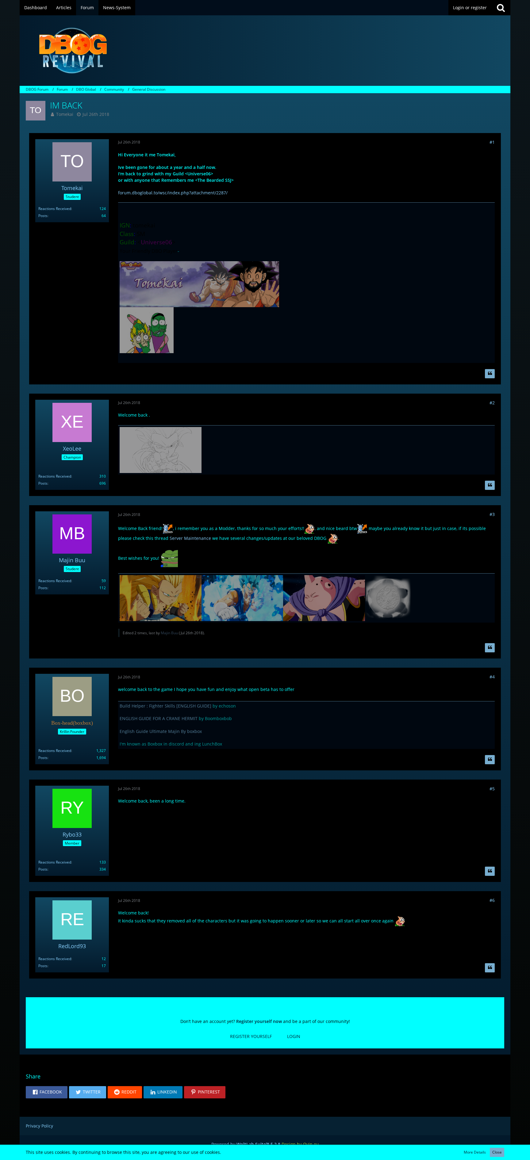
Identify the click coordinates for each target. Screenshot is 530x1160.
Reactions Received (54, 208)
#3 (492, 514)
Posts (43, 215)
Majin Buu (169, 632)
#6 (492, 900)
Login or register (470, 7)
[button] (46, 1092)
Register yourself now (259, 1021)
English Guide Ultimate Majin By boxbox (161, 731)
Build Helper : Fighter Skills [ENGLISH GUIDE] (165, 706)
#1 (492, 142)
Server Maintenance (190, 538)
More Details (475, 1152)
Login (293, 1036)
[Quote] (490, 373)
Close (497, 1152)
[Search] (500, 7)
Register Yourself (251, 1036)
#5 (492, 789)
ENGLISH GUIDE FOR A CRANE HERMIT (159, 718)
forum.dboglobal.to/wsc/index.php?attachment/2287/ (173, 193)
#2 (492, 403)
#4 (492, 677)
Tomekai (64, 114)
